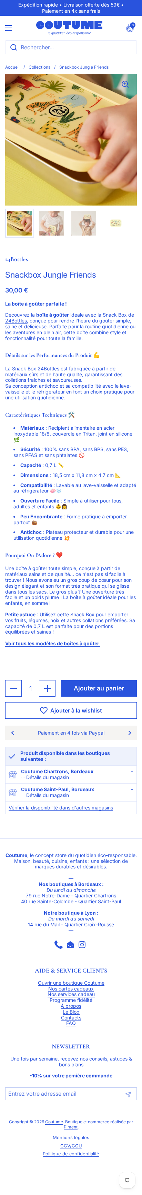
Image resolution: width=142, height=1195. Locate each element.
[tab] (45, 777)
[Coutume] (69, 28)
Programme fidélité (71, 1000)
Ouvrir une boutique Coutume (71, 983)
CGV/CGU (71, 1145)
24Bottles (16, 320)
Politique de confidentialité (71, 1153)
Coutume (54, 1121)
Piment (71, 1127)
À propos (71, 1006)
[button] (130, 28)
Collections (39, 67)
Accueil (12, 67)
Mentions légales (71, 1137)
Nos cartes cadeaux (71, 989)
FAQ (71, 1023)
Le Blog (71, 1012)
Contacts (71, 1017)
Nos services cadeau (71, 994)
